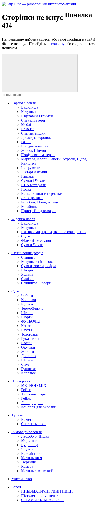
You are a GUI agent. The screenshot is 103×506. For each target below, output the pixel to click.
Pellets (26, 398)
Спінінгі (28, 257)
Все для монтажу (35, 146)
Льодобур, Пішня (35, 436)
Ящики (27, 274)
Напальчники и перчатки (41, 193)
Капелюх (28, 373)
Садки (26, 236)
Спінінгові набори (36, 283)
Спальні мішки (33, 133)
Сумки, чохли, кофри (38, 266)
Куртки (27, 304)
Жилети (27, 351)
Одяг (15, 291)
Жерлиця (28, 462)
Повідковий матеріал (38, 155)
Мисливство (21, 479)
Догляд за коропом (36, 137)
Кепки (26, 326)
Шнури (27, 270)
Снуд (25, 364)
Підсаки (27, 176)
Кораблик (29, 206)
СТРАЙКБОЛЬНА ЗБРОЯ (42, 500)
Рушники (28, 369)
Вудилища (29, 107)
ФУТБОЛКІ (30, 321)
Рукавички (30, 339)
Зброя (16, 487)
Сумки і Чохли (33, 181)
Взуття (26, 330)
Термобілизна (32, 308)
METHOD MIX (33, 385)
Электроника (32, 198)
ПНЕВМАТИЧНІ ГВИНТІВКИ (47, 491)
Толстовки (29, 334)
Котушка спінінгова (37, 261)
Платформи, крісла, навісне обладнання (53, 232)
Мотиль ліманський (37, 471)
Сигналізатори (33, 120)
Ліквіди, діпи (32, 403)
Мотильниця (31, 458)
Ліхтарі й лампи (34, 172)
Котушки (28, 112)
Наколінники (32, 453)
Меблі (26, 125)
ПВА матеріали (33, 185)
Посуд (26, 189)
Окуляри (28, 347)
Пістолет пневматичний (41, 496)
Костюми (28, 300)
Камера (27, 466)
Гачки (26, 142)
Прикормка (20, 381)
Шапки (27, 360)
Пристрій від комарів (38, 211)
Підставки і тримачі (37, 116)
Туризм (17, 415)
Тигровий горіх (34, 394)
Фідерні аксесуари (36, 240)
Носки (26, 343)
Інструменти (31, 168)
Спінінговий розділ (27, 253)
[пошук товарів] (40, 73)
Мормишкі (30, 441)
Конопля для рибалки (38, 407)
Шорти (27, 317)
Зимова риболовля (26, 432)
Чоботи (27, 295)
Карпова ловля (23, 103)
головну (58, 44)
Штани (27, 313)
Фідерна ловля (23, 219)
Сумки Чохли (32, 245)
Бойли (26, 390)
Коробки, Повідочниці (39, 202)
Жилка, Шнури (33, 150)
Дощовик (28, 356)
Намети (27, 129)
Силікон (27, 279)
